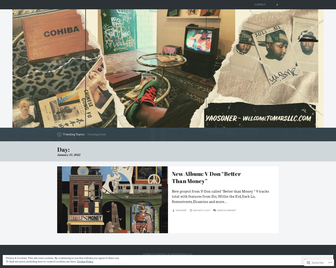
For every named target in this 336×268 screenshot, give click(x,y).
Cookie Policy (85, 261)
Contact (260, 4)
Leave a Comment (226, 210)
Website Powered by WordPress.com (167, 254)
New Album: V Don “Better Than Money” (206, 177)
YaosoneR (181, 210)
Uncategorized (96, 134)
